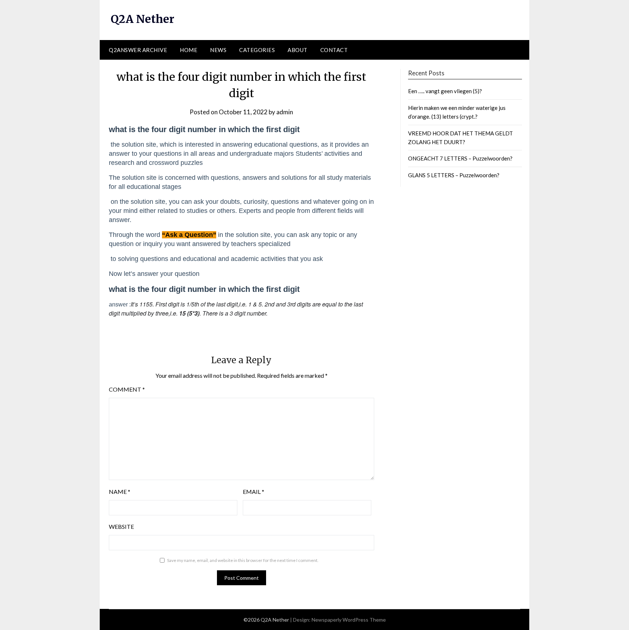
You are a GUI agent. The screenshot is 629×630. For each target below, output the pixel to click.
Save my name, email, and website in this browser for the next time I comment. (243, 560)
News (218, 50)
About (298, 50)
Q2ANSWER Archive (138, 50)
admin (284, 112)
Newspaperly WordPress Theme (349, 620)
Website (121, 526)
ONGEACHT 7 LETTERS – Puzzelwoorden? (460, 158)
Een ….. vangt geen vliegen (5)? (445, 91)
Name (119, 491)
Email (253, 491)
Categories (257, 50)
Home (188, 50)
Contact (334, 50)
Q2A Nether (142, 19)
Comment (127, 389)
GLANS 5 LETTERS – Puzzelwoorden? (453, 175)
